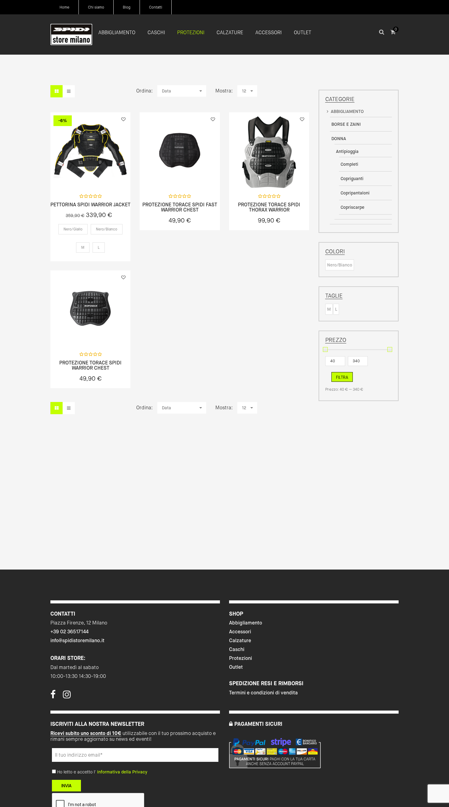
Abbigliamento (245, 623)
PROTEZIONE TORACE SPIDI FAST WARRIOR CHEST (179, 207)
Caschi (236, 649)
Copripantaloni (355, 192)
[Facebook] (53, 696)
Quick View (74, 175)
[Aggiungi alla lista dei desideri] (123, 119)
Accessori (240, 632)
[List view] (69, 91)
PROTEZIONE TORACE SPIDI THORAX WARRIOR (269, 207)
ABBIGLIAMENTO (347, 111)
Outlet (236, 667)
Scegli (90, 176)
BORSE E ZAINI (346, 124)
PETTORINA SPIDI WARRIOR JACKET (90, 205)
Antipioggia (347, 151)
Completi (349, 164)
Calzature (240, 640)
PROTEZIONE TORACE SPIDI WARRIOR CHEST (90, 365)
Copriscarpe (352, 207)
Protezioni (240, 658)
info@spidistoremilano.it (77, 640)
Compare (106, 175)
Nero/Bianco (339, 264)
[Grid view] (56, 91)
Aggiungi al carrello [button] (180, 176)
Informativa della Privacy (122, 771)
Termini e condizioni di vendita (263, 693)
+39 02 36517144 (69, 632)
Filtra (342, 377)
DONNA (338, 138)
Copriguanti (352, 178)
